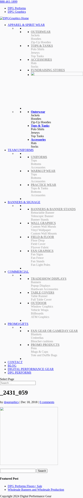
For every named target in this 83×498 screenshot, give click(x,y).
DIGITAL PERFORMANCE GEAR (31, 369)
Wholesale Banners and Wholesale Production (36, 489)
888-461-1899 (8, 1)
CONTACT (15, 362)
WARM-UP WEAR (43, 171)
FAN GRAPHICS (42, 250)
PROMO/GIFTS (18, 323)
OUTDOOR (39, 303)
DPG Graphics (17, 11)
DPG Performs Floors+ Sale (25, 486)
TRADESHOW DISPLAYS (48, 278)
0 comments (47, 402)
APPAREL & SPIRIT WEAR (26, 24)
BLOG (12, 365)
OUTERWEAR (41, 31)
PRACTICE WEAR (43, 184)
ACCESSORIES (41, 59)
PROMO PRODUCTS (45, 344)
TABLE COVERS (42, 292)
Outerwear (38, 111)
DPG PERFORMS (19, 372)
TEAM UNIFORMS (21, 150)
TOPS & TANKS (42, 45)
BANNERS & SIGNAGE (24, 202)
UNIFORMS (39, 157)
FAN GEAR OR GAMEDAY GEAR (54, 330)
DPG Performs (17, 8)
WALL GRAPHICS (43, 223)
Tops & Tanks (40, 125)
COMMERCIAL (18, 271)
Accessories (38, 139)
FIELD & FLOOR (42, 237)
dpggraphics (11, 402)
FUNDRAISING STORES (48, 70)
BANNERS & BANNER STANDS (53, 209)
